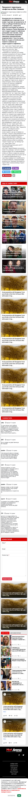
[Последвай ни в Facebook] (19, 755)
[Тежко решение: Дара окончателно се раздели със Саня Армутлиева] (6, 674)
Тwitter (7, 172)
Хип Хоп (14, 774)
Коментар (5, 555)
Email (3, 549)
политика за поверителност (10, 791)
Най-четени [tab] (5, 633)
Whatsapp (17, 172)
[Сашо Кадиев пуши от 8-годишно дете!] (14, 207)
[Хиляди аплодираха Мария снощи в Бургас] (6, 663)
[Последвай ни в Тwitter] (23, 755)
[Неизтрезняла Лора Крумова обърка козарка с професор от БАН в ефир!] (6, 640)
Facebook (7, 168)
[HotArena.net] (14, 750)
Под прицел (14, 772)
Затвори (11, 795)
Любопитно (14, 766)
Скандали (14, 768)
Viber (16, 168)
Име (4, 543)
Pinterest (8, 175)
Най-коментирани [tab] (15, 633)
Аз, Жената (14, 770)
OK (19, 795)
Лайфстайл (14, 764)
